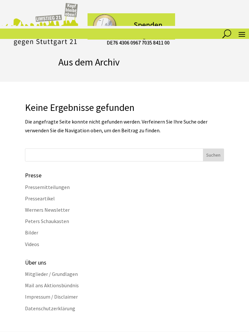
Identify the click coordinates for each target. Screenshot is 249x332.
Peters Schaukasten (47, 221)
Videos (32, 244)
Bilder (31, 232)
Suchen (213, 155)
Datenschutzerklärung (50, 308)
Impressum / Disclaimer (51, 296)
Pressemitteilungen (47, 187)
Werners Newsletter (47, 210)
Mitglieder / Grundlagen (51, 274)
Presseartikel (40, 198)
